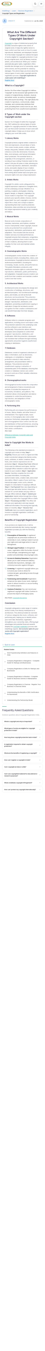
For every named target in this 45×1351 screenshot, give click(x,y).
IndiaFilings (6, 11)
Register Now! (9, 80)
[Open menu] (41, 3)
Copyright (8, 43)
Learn (14, 11)
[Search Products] (35, 3)
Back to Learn (10, 645)
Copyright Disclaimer (20, 598)
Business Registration (25, 11)
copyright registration (20, 626)
